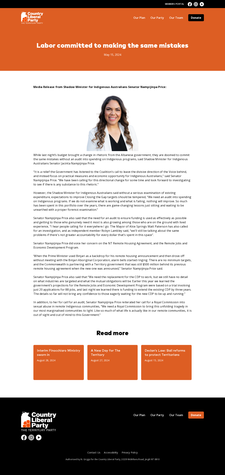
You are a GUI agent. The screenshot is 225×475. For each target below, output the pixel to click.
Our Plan (139, 18)
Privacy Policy (130, 452)
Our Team (176, 18)
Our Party (157, 18)
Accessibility (111, 452)
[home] (32, 18)
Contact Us (94, 452)
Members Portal (174, 3)
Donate (196, 18)
